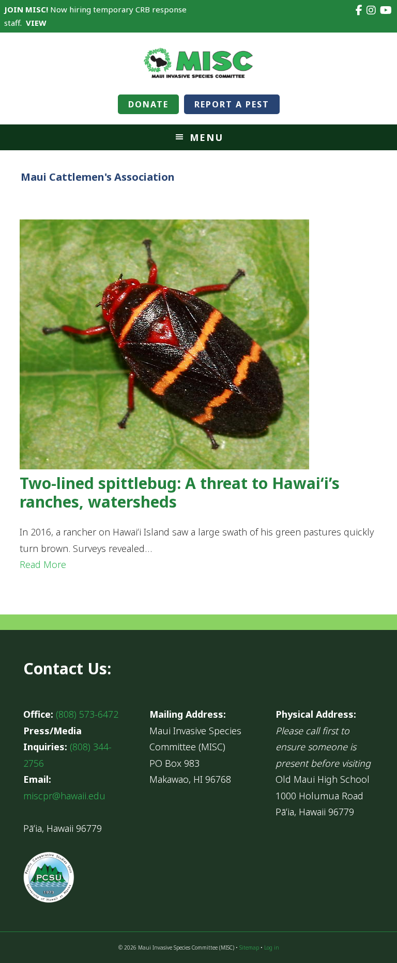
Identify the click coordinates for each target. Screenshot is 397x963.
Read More (43, 564)
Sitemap (249, 947)
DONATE (148, 104)
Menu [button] (206, 137)
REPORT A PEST (231, 104)
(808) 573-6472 (87, 714)
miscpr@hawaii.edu (64, 796)
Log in (271, 947)
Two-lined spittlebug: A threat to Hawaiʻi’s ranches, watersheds (180, 492)
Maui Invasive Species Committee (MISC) (198, 63)
